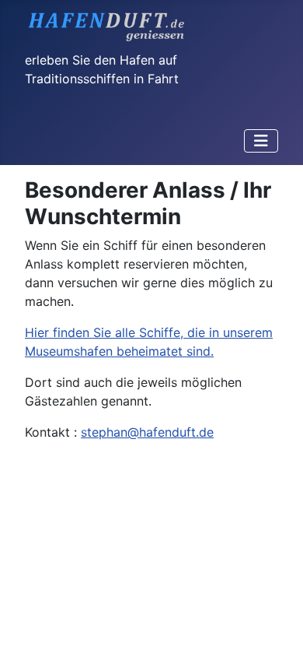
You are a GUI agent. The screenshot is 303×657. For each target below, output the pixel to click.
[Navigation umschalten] (261, 141)
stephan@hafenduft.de (147, 432)
